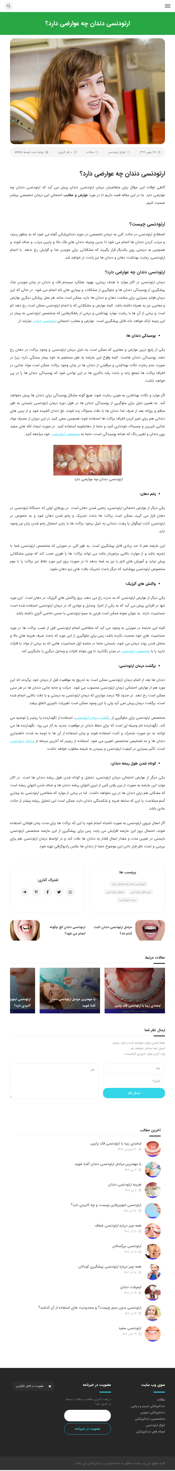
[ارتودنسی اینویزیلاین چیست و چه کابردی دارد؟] (153, 1211)
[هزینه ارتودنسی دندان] (153, 1190)
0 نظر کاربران (65, 152)
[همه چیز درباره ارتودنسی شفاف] (153, 1231)
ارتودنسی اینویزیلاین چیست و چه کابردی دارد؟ (106, 1205)
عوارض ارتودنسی (115, 892)
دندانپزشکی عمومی (152, 1412)
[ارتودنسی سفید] (153, 1334)
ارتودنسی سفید (129, 1328)
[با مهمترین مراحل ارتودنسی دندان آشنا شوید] (153, 1170)
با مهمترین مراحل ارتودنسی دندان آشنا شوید (108, 1164)
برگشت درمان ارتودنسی (92, 718)
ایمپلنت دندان (130, 1287)
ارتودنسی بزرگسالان (127, 1246)
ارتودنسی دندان (44, 321)
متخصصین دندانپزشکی (150, 1418)
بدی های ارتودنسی (141, 892)
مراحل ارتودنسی (22, 741)
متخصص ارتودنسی (65, 434)
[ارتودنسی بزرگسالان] (153, 1252)
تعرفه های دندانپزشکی (150, 1431)
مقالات (90, 152)
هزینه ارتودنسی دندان (124, 1184)
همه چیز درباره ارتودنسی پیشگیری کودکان (110, 1266)
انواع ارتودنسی (117, 152)
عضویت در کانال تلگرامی (30, 1386)
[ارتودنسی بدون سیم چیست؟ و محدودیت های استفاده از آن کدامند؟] (153, 1313)
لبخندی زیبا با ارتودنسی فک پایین (115, 1143)
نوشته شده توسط (29, 152)
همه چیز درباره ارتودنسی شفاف (118, 1225)
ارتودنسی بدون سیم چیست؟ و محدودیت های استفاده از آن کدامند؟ (89, 1307)
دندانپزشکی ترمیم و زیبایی (148, 1406)
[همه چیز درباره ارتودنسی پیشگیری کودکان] (153, 1272)
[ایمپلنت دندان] (153, 1293)
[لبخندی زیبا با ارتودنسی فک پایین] (153, 1149)
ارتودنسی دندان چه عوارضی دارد (128, 884)
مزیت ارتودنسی (127, 900)
